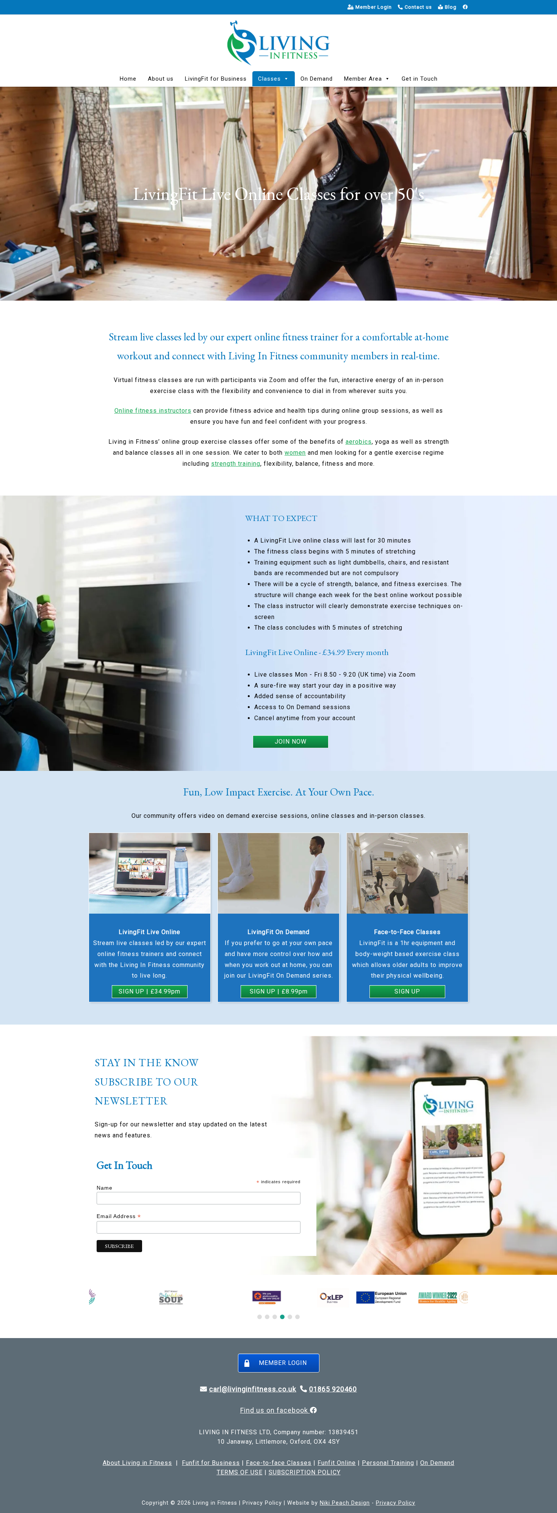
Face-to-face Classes (278, 1462)
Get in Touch (420, 78)
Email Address (119, 1216)
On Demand (316, 78)
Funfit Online (337, 1462)
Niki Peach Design (345, 1503)
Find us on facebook (275, 1410)
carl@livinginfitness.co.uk (252, 1389)
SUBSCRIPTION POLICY (305, 1472)
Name (105, 1188)
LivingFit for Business (216, 78)
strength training (235, 463)
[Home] (278, 42)
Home (128, 78)
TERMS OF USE (240, 1472)
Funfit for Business (211, 1462)
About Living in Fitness (137, 1462)
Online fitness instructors (152, 410)
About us (161, 78)
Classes (269, 78)
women (295, 452)
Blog (451, 7)
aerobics (359, 441)
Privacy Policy (395, 1503)
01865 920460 (333, 1389)
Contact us (418, 7)
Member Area (363, 78)
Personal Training (388, 1462)
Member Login (373, 7)
